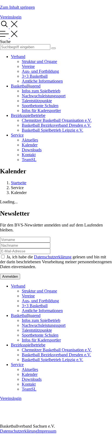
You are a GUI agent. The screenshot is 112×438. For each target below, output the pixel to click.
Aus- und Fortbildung (40, 71)
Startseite (18, 182)
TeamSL (29, 159)
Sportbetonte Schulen (40, 105)
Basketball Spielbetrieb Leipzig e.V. (52, 130)
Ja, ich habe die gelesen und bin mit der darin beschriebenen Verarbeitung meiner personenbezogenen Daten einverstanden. (56, 262)
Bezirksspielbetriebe (28, 115)
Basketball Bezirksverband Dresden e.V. (56, 125)
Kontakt (29, 154)
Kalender (30, 145)
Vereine (28, 66)
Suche (5, 41)
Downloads (32, 149)
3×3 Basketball (35, 76)
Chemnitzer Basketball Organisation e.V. (57, 120)
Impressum (47, 431)
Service (17, 135)
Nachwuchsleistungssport (44, 95)
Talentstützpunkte (37, 100)
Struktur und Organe (39, 61)
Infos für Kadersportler (41, 110)
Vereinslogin (10, 17)
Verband (18, 56)
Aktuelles (30, 140)
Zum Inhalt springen (17, 7)
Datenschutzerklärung (52, 257)
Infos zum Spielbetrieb (41, 91)
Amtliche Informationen (42, 81)
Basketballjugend (26, 86)
